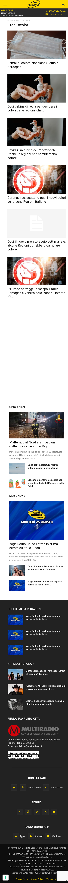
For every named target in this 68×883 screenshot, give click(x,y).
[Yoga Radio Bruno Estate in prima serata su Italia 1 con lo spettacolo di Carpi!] (36, 520)
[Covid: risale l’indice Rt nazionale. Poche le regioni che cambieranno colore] (36, 132)
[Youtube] (54, 812)
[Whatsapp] (23, 787)
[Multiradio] (34, 736)
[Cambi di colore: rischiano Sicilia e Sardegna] (36, 45)
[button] (63, 4)
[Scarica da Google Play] (31, 836)
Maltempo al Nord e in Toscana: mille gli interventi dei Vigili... (32, 444)
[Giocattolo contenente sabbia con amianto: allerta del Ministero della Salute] (17, 483)
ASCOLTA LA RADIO (57, 11)
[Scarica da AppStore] (16, 836)
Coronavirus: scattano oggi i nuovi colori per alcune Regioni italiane (36, 199)
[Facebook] (20, 812)
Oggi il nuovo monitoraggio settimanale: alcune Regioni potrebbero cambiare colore (36, 245)
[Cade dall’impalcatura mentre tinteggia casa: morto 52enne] (17, 468)
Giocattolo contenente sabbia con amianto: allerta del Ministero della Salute (46, 483)
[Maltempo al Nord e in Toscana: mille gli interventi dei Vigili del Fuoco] (36, 425)
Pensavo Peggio (8, 13)
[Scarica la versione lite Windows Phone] (48, 836)
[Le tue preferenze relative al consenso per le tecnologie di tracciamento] (6, 877)
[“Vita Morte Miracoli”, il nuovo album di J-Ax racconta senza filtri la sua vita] (15, 689)
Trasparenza (52, 879)
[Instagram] (28, 812)
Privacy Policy (22, 879)
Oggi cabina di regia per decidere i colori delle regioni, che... (32, 108)
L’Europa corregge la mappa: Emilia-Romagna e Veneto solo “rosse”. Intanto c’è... (36, 293)
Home (10, 20)
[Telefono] (46, 787)
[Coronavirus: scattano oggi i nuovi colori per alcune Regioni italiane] (36, 179)
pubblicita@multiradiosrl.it (28, 746)
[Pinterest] (37, 812)
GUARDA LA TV (55, 14)
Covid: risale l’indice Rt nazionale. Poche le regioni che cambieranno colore (32, 154)
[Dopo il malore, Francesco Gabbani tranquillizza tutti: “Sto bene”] (17, 570)
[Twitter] (45, 812)
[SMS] (14, 787)
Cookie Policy (37, 879)
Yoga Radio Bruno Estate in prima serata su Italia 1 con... (33, 546)
